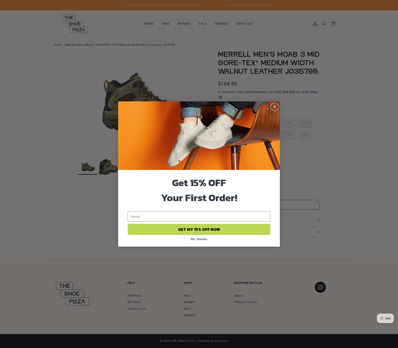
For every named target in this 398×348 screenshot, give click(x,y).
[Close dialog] (274, 106)
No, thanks (199, 238)
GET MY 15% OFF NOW (199, 229)
